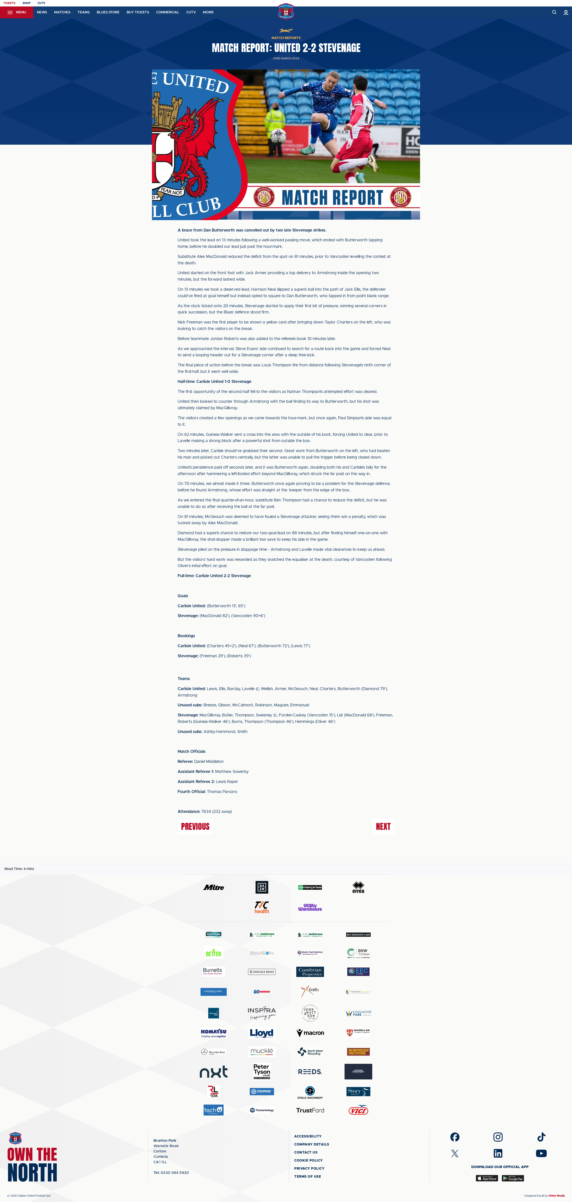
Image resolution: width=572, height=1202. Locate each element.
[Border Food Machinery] (310, 953)
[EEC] (358, 971)
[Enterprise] (310, 887)
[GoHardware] (262, 992)
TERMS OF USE (307, 1176)
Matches (62, 12)
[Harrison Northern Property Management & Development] (358, 991)
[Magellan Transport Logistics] (358, 1033)
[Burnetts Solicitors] (213, 971)
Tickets (9, 3)
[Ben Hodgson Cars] (358, 934)
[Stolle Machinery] (310, 1091)
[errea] (358, 887)
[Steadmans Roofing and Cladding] (262, 1091)
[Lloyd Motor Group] (262, 1033)
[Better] (213, 953)
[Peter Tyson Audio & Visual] (262, 1072)
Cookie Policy (308, 1160)
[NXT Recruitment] (213, 1072)
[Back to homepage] (286, 11)
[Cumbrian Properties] (310, 972)
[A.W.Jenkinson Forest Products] (310, 934)
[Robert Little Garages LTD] (213, 1091)
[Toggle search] (554, 12)
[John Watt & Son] (310, 1013)
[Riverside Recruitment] (358, 1071)
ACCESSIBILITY (308, 1136)
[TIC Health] (262, 907)
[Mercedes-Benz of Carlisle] (213, 1051)
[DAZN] (262, 887)
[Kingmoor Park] (358, 1013)
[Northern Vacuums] (358, 1051)
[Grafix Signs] (310, 991)
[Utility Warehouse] (310, 907)
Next (383, 826)
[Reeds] (310, 1071)
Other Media (557, 1195)
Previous (195, 826)
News (42, 12)
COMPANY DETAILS (311, 1144)
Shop (26, 3)
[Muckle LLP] (262, 1051)
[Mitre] (213, 887)
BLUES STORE (108, 12)
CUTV (41, 3)
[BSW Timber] (358, 953)
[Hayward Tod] (213, 1013)
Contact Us (306, 1152)
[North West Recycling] (310, 1051)
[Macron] (310, 1033)
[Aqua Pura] (213, 935)
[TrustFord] (310, 1110)
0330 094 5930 (171, 1173)
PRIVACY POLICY (309, 1168)
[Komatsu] (213, 1033)
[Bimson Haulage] (262, 953)
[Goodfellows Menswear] (213, 991)
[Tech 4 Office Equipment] (213, 1110)
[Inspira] (262, 1013)
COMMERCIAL (167, 12)
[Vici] (358, 1110)
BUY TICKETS (138, 12)
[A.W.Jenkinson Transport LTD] (262, 934)
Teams (84, 12)
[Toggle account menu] (566, 12)
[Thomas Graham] (262, 1110)
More (208, 12)
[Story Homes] (358, 1091)
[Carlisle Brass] (262, 972)
